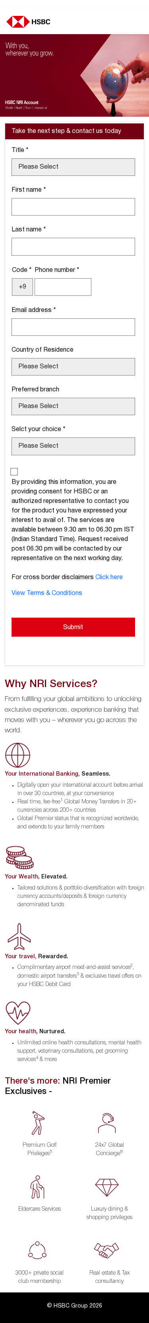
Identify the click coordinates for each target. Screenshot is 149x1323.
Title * (20, 150)
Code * (22, 270)
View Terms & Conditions (47, 593)
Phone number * (57, 270)
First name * (29, 190)
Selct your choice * (39, 429)
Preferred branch (35, 390)
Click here (109, 577)
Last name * (29, 230)
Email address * (34, 310)
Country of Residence (43, 350)
